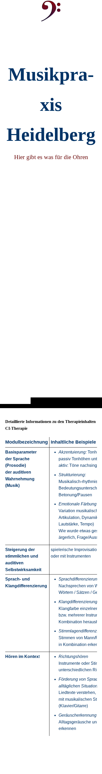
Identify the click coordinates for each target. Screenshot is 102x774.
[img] (51, 214)
